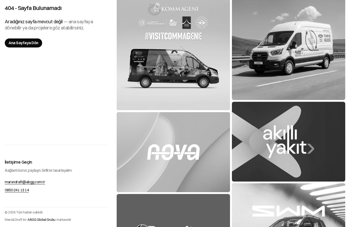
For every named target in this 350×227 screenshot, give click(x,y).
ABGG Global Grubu (41, 220)
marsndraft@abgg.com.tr (25, 182)
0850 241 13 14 (17, 190)
